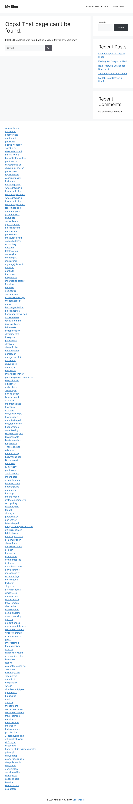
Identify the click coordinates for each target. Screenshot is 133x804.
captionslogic (12, 779)
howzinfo (10, 407)
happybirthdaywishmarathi (19, 526)
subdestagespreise (15, 194)
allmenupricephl (13, 540)
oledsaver (10, 384)
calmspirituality (13, 178)
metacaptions (12, 350)
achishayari (11, 520)
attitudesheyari (13, 589)
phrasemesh (11, 234)
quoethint (10, 679)
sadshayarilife (12, 772)
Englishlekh (11, 443)
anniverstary (11, 769)
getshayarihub (12, 224)
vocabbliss (10, 148)
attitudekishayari (14, 739)
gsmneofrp (10, 291)
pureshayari (11, 171)
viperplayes (11, 676)
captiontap (10, 360)
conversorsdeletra (14, 629)
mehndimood (12, 496)
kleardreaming (12, 599)
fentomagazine (13, 208)
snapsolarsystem (14, 652)
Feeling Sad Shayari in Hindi (113, 61)
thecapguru (11, 257)
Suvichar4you (12, 473)
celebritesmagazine (15, 666)
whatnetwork (12, 128)
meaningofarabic (14, 536)
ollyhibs (9, 649)
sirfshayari (10, 742)
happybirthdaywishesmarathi (20, 749)
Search (102, 22)
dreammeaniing (13, 616)
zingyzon (9, 586)
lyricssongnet (12, 397)
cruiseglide (10, 254)
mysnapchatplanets (15, 626)
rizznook (9, 410)
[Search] (48, 48)
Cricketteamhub (13, 632)
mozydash (10, 725)
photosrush (11, 161)
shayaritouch (12, 380)
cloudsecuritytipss (14, 689)
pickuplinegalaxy (13, 144)
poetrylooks (11, 470)
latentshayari (12, 523)
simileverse (11, 593)
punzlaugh (10, 354)
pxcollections (12, 732)
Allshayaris (10, 450)
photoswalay (11, 516)
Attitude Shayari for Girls (97, 6)
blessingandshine (14, 307)
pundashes (11, 231)
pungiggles (10, 719)
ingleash (9, 563)
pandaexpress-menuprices (19, 377)
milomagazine (12, 672)
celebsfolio (10, 789)
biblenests (10, 327)
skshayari (10, 513)
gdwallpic (10, 752)
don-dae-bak (12, 317)
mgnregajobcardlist (15, 264)
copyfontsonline (13, 423)
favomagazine (12, 483)
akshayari (10, 400)
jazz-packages (12, 324)
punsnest (10, 141)
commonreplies (13, 559)
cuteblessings (12, 430)
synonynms (11, 556)
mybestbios (11, 387)
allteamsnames (13, 636)
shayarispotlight (13, 413)
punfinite (9, 271)
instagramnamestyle (15, 500)
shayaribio (10, 765)
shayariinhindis (13, 762)
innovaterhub (12, 643)
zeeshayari (10, 390)
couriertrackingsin (14, 759)
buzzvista (10, 659)
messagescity (12, 573)
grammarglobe (12, 211)
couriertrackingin (14, 709)
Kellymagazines (13, 457)
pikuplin (9, 550)
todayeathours (12, 729)
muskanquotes (13, 184)
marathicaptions (13, 566)
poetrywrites (11, 134)
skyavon (9, 344)
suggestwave (12, 294)
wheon (8, 686)
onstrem (9, 247)
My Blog (11, 6)
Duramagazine (12, 460)
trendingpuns (12, 609)
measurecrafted (13, 237)
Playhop (9, 493)
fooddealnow (12, 722)
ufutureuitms (11, 596)
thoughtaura (11, 706)
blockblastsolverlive (15, 158)
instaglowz (10, 337)
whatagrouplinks (13, 188)
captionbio (10, 131)
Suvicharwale (12, 437)
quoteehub (10, 138)
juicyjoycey (10, 466)
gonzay (9, 619)
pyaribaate (10, 370)
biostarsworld (12, 154)
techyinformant (13, 320)
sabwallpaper (12, 221)
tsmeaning (10, 553)
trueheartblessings (15, 297)
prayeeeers (11, 340)
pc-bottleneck (12, 623)
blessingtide (11, 579)
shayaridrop (11, 755)
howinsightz (11, 417)
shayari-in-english (14, 168)
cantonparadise (13, 164)
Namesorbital (12, 785)
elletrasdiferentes (14, 656)
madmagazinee (13, 403)
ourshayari (10, 367)
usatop (8, 699)
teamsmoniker (12, 646)
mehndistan (11, 476)
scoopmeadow (13, 330)
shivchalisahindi (13, 151)
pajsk (8, 639)
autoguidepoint (13, 357)
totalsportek (11, 251)
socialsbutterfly (13, 241)
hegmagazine (12, 486)
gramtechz (10, 490)
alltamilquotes (12, 480)
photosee (10, 463)
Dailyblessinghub (14, 433)
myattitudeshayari (14, 374)
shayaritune (11, 543)
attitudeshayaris (13, 530)
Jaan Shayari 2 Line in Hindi (112, 73)
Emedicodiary (12, 453)
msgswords (11, 261)
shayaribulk (11, 218)
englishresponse (13, 546)
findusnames (12, 427)
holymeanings (12, 569)
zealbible (10, 669)
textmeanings (12, 576)
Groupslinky (11, 503)
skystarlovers (12, 334)
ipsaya (8, 662)
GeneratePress (80, 800)
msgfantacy (11, 682)
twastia (9, 782)
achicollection (12, 393)
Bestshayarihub (13, 440)
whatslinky (10, 244)
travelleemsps (12, 716)
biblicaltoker (11, 533)
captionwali (11, 745)
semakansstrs (12, 613)
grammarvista (12, 214)
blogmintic (10, 696)
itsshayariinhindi (13, 191)
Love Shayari (119, 6)
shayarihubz (11, 347)
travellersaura (12, 603)
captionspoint (12, 506)
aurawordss (11, 304)
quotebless (11, 692)
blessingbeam (12, 227)
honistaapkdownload (16, 314)
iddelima (9, 267)
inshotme (10, 181)
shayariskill (11, 364)
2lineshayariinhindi (15, 735)
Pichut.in (9, 583)
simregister (11, 775)
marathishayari (13, 420)
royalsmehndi (12, 174)
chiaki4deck (11, 606)
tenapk (8, 510)
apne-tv (9, 702)
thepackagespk (13, 300)
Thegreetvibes (12, 447)
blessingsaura (12, 310)
